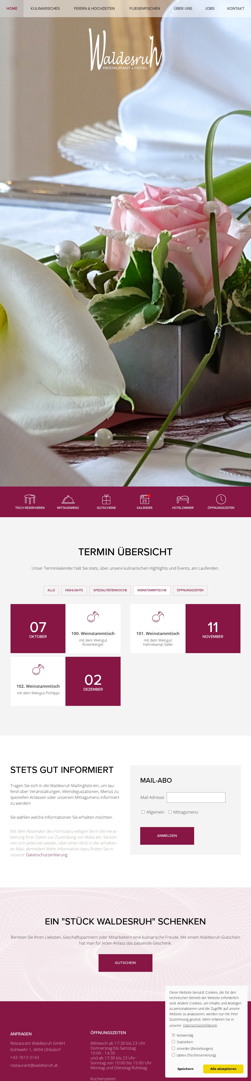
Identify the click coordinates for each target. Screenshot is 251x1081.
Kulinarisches (45, 8)
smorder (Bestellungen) (194, 1048)
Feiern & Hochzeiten (94, 8)
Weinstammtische (151, 590)
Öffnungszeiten (221, 508)
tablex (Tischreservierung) (196, 1055)
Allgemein (155, 812)
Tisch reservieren (30, 508)
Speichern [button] (185, 1069)
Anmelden (167, 835)
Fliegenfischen (144, 8)
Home (11, 8)
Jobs (209, 8)
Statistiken (184, 1042)
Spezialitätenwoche (110, 590)
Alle (51, 590)
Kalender (144, 508)
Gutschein (125, 963)
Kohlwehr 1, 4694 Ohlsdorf (35, 1049)
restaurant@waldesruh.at (34, 1065)
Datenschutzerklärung (46, 854)
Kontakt (235, 8)
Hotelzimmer (183, 508)
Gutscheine (106, 508)
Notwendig (184, 1035)
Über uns (183, 8)
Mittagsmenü (68, 508)
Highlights (74, 590)
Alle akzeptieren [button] (223, 1069)
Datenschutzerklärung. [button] (200, 1025)
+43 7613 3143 (24, 1057)
